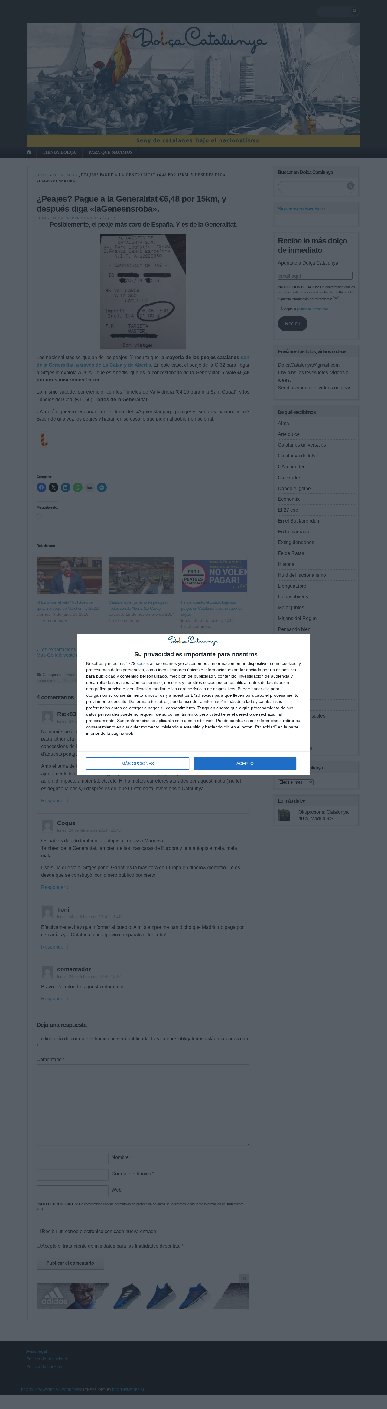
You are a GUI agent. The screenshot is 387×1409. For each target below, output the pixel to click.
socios (143, 663)
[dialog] (193, 704)
